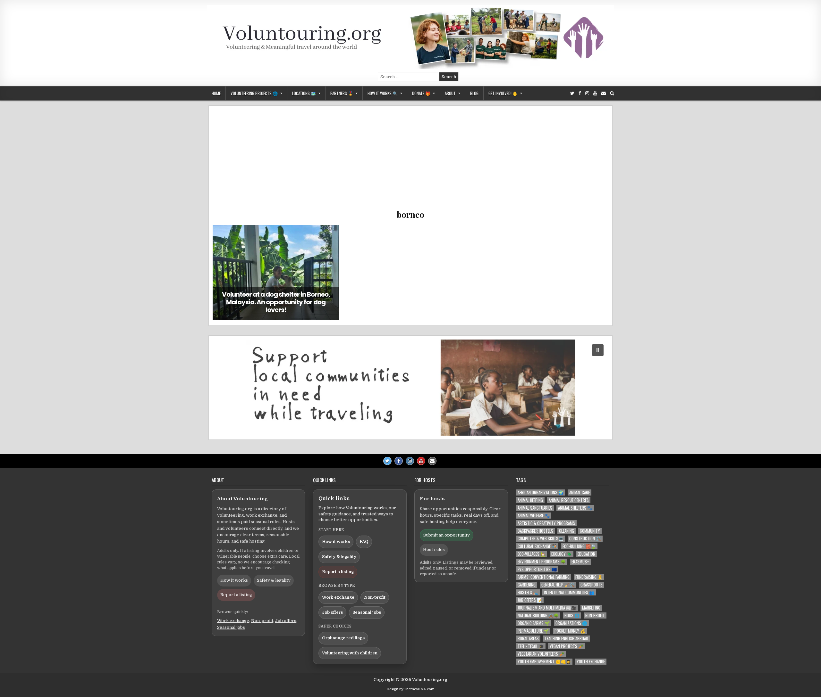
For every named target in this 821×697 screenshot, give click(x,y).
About (450, 93)
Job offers (285, 620)
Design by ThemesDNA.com (410, 689)
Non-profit (262, 620)
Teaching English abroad (566, 639)
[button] (410, 388)
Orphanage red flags (343, 638)
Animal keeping (530, 500)
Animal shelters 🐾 (575, 508)
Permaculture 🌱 (533, 631)
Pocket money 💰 (569, 631)
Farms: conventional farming (544, 577)
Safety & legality (274, 580)
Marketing (591, 608)
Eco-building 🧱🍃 (579, 546)
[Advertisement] (410, 161)
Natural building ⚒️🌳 (538, 615)
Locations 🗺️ (304, 93)
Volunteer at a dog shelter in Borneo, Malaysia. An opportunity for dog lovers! (276, 302)
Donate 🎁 (421, 93)
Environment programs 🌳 (542, 562)
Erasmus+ (580, 562)
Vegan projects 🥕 (566, 646)
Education (586, 554)
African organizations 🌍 (540, 492)
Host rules (434, 549)
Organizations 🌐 (571, 623)
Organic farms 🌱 (534, 623)
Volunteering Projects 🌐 (254, 93)
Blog (474, 93)
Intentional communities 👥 (569, 592)
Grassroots (591, 585)
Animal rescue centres (569, 500)
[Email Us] (603, 93)
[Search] (612, 93)
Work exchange (233, 620)
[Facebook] (580, 93)
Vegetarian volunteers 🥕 (541, 654)
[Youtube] (595, 93)
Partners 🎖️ (341, 93)
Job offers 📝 (530, 600)
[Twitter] (572, 93)
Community (590, 531)
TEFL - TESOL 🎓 (531, 646)
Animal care (579, 492)
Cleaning (566, 531)
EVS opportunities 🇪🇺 (537, 569)
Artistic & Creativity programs (546, 523)
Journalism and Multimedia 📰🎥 (547, 608)
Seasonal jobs (231, 627)
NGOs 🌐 (572, 615)
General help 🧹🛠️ (558, 585)
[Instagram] (587, 93)
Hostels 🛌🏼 (528, 592)
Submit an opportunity (446, 535)
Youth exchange (591, 662)
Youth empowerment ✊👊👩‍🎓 (544, 662)
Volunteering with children (349, 653)
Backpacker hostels (535, 531)
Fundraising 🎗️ (589, 577)
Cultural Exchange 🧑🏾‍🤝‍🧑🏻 (537, 546)
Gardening (527, 585)
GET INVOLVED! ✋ (503, 93)
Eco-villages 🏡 (532, 554)
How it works (234, 580)
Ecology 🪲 (561, 554)
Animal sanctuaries (535, 508)
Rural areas (528, 639)
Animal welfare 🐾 (534, 515)
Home (216, 93)
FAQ (364, 541)
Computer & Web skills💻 (540, 539)
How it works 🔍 (383, 93)
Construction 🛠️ (585, 539)
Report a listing (236, 594)
